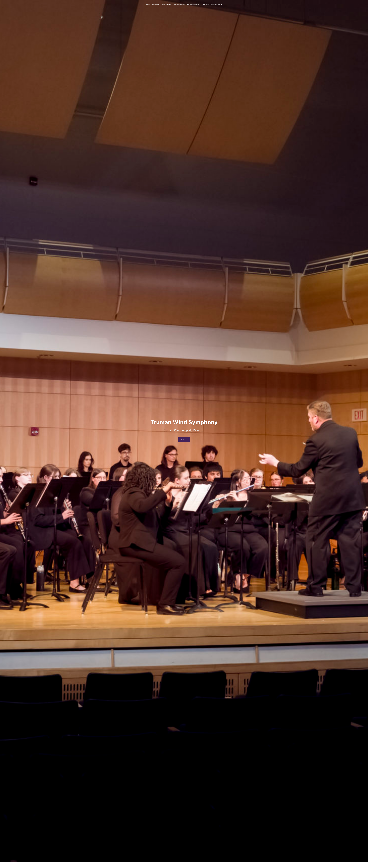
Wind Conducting (179, 4)
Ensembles (155, 4)
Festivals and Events (193, 4)
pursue (184, 435)
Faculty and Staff (216, 4)
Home (148, 4)
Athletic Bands (166, 4)
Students (206, 4)
